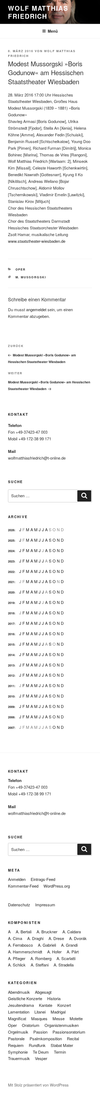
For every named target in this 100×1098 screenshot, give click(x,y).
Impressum (45, 904)
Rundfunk (37, 1045)
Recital (73, 1038)
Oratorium (30, 1025)
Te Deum (41, 1052)
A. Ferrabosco (20, 945)
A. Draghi (35, 938)
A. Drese (56, 938)
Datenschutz (19, 904)
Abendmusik (19, 992)
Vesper (41, 1058)
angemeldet (36, 309)
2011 (11, 686)
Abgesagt (43, 992)
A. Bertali (23, 931)
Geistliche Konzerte (25, 998)
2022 (11, 572)
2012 (11, 675)
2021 (11, 582)
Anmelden (17, 879)
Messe (59, 1018)
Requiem (16, 1045)
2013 (11, 665)
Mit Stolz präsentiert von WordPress (38, 1085)
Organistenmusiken (62, 1025)
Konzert (64, 1005)
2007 (11, 728)
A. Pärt (73, 951)
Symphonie (18, 1052)
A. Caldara (71, 931)
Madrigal (58, 1012)
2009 (11, 707)
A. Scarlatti (66, 958)
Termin (60, 1052)
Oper (20, 269)
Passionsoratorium (69, 1032)
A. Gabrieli (47, 945)
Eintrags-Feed (43, 879)
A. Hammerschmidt (25, 951)
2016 (11, 634)
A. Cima (15, 938)
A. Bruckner (47, 931)
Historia (54, 998)
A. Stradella (64, 965)
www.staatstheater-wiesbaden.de (36, 241)
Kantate (45, 1005)
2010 (11, 696)
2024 (11, 551)
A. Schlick (17, 965)
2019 (11, 603)
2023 (11, 561)
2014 (11, 655)
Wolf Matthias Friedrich (38, 12)
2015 (11, 644)
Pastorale (16, 1038)
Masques (39, 1018)
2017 (11, 624)
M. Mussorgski (30, 277)
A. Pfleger (16, 958)
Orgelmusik (18, 1032)
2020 (11, 592)
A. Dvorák (78, 938)
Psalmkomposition (46, 1038)
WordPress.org (56, 886)
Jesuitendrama (21, 1005)
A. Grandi (69, 945)
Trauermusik (19, 1058)
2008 (11, 717)
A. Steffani (40, 965)
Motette (76, 1018)
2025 (11, 540)
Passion (40, 1032)
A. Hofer (54, 951)
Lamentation (18, 1012)
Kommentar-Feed (23, 886)
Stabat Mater (62, 1045)
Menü (53, 31)
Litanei (40, 1012)
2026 (11, 530)
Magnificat (17, 1018)
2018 (11, 613)
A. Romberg (40, 958)
